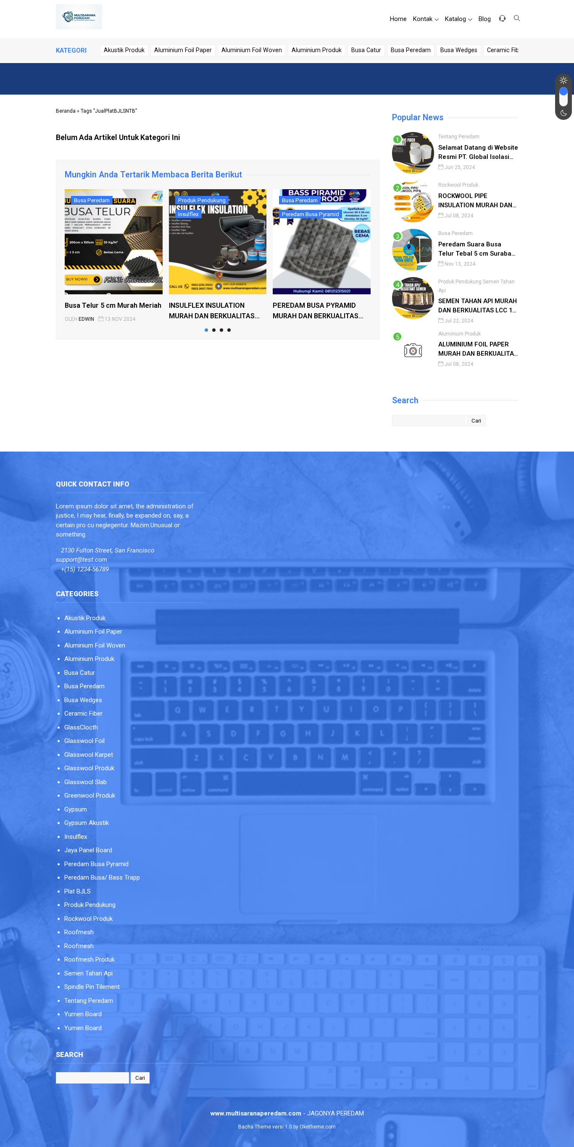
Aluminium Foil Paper (183, 50)
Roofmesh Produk (89, 959)
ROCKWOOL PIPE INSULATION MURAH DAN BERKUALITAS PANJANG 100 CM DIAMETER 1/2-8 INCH (475, 201)
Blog (485, 19)
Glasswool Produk (89, 768)
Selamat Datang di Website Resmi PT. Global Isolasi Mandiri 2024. (478, 153)
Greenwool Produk (89, 795)
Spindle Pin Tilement (92, 987)
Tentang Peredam (458, 137)
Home (398, 19)
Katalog (455, 19)
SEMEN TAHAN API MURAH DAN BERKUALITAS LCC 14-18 (478, 306)
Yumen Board (83, 1014)
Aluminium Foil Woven (251, 50)
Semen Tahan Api (88, 973)
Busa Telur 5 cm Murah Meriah (113, 305)
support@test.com (81, 559)
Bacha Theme (254, 1127)
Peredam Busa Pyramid (310, 214)
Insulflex (188, 214)
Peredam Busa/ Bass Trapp (102, 877)
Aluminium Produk (317, 50)
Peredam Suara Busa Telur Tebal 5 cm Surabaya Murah (478, 249)
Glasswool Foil (84, 741)
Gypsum (75, 809)
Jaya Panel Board (88, 850)
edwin (86, 319)
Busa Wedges (458, 50)
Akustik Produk (124, 50)
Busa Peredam (411, 50)
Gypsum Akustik (86, 823)
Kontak (422, 19)
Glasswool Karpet (88, 754)
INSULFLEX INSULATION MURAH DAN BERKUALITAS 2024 (212, 311)
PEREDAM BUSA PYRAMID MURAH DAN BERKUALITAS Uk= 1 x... (315, 311)
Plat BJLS (77, 891)
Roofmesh (79, 932)
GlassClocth (81, 727)
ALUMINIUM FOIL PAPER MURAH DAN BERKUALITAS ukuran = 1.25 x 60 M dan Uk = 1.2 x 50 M (478, 350)
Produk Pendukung (202, 200)
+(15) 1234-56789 (85, 569)
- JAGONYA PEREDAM (287, 1113)
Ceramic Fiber (505, 50)
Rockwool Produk (458, 185)
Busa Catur (366, 50)
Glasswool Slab (85, 782)
